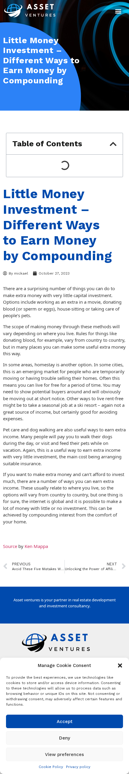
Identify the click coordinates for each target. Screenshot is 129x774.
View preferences (64, 754)
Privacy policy (78, 767)
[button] (120, 665)
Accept (65, 721)
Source (10, 546)
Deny (64, 738)
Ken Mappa (36, 546)
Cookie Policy (51, 767)
